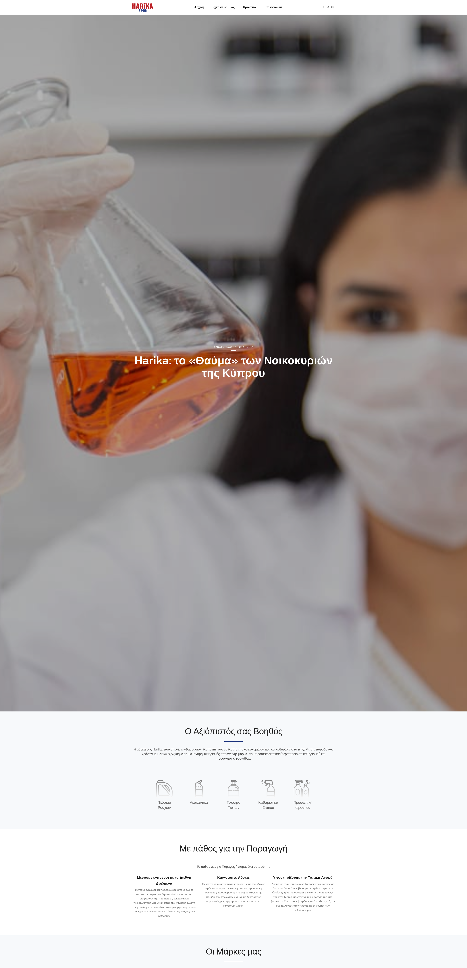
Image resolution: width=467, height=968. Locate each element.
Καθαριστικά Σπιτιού (268, 805)
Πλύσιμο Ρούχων (164, 805)
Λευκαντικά (199, 802)
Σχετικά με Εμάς (224, 7)
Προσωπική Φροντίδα (303, 805)
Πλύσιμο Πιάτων (233, 805)
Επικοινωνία (273, 7)
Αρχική (199, 7)
